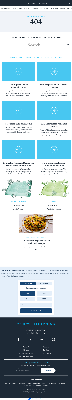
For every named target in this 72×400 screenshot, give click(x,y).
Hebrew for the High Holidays (25, 8)
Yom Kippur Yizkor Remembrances (18, 86)
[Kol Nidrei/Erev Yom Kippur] (18, 110)
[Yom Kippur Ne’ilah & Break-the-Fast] (54, 71)
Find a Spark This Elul (49, 8)
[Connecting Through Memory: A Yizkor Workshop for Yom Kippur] (18, 149)
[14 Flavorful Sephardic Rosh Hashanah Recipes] (36, 223)
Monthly (44, 283)
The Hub (46, 350)
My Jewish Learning (40, 385)
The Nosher (52, 383)
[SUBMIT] (68, 46)
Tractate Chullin (18, 202)
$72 (27, 293)
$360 (28, 299)
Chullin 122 (54, 205)
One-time (28, 283)
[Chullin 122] (54, 188)
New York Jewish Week (36, 383)
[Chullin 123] (18, 188)
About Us (26, 347)
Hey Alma (27, 385)
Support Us (36, 311)
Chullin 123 (18, 205)
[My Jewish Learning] (36, 325)
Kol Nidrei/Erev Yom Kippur (18, 124)
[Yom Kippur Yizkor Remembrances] (18, 71)
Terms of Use (41, 389)
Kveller (62, 383)
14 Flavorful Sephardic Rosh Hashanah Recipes (36, 242)
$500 (44, 299)
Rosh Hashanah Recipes (36, 237)
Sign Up (48, 370)
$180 (44, 293)
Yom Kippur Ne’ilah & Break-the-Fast (54, 86)
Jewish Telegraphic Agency (15, 383)
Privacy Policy (31, 389)
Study (54, 202)
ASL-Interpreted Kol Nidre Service (54, 125)
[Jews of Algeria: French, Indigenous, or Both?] (54, 149)
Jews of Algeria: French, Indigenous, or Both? (53, 164)
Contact (46, 347)
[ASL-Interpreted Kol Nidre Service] (54, 110)
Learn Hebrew (46, 353)
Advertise (26, 350)
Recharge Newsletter (26, 356)
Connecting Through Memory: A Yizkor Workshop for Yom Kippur (18, 164)
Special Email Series (26, 353)
